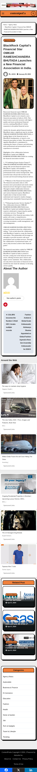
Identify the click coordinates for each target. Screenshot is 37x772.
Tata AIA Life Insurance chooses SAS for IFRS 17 (16, 623)
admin (13, 74)
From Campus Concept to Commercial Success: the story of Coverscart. (16, 648)
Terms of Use (18, 764)
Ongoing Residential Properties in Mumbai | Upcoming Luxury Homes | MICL (16, 497)
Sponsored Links (9, 393)
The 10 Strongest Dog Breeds (12, 533)
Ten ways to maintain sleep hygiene (14, 386)
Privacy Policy (27, 759)
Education (6, 698)
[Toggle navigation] (3, 13)
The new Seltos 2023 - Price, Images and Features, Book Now (16, 421)
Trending (6, 737)
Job (4, 720)
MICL (3, 502)
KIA (3, 426)
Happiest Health (7, 389)
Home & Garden (9, 715)
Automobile (7, 682)
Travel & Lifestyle (9, 731)
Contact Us (17, 759)
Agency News (9, 40)
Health (5, 709)
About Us (7, 759)
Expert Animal (6, 536)
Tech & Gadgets (9, 726)
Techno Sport (6, 569)
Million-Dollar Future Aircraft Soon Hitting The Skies (17, 458)
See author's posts (14, 298)
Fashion (6, 704)
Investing (5, 462)
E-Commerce (8, 693)
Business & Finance (10, 687)
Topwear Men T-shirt (9, 566)
